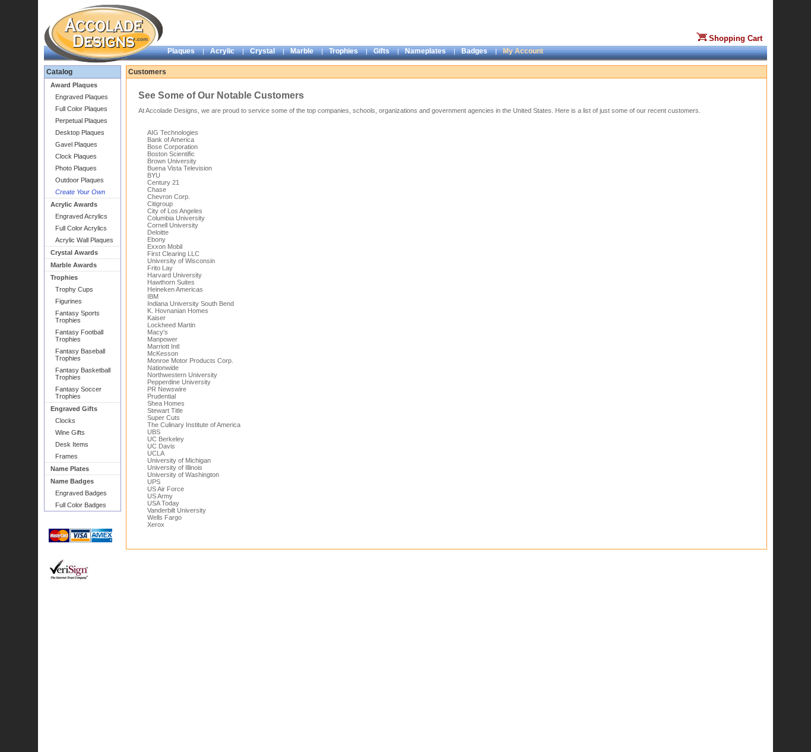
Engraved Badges (81, 493)
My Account (523, 51)
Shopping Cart (735, 38)
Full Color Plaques (81, 108)
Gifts (381, 51)
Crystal (262, 51)
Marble (301, 51)
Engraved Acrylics (81, 216)
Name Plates (69, 468)
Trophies (343, 51)
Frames (66, 456)
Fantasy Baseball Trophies (80, 354)
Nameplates (425, 51)
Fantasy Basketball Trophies (82, 373)
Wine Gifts (70, 432)
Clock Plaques (76, 156)
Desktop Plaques (79, 132)
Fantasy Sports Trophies (77, 316)
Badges (474, 51)
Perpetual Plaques (81, 120)
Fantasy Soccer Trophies (78, 393)
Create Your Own (80, 191)
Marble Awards (73, 264)
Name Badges (72, 481)
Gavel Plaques (76, 144)
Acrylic (222, 51)
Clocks (65, 420)
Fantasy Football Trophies (79, 335)
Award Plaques (73, 85)
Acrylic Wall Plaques (84, 240)
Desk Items (71, 444)
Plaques (181, 51)
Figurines (68, 301)
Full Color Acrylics (81, 228)
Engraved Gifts (73, 408)
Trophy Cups (74, 289)
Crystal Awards (74, 252)
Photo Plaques (76, 168)
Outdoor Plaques (79, 180)
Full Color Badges (80, 504)
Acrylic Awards (73, 204)
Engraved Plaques (81, 96)
